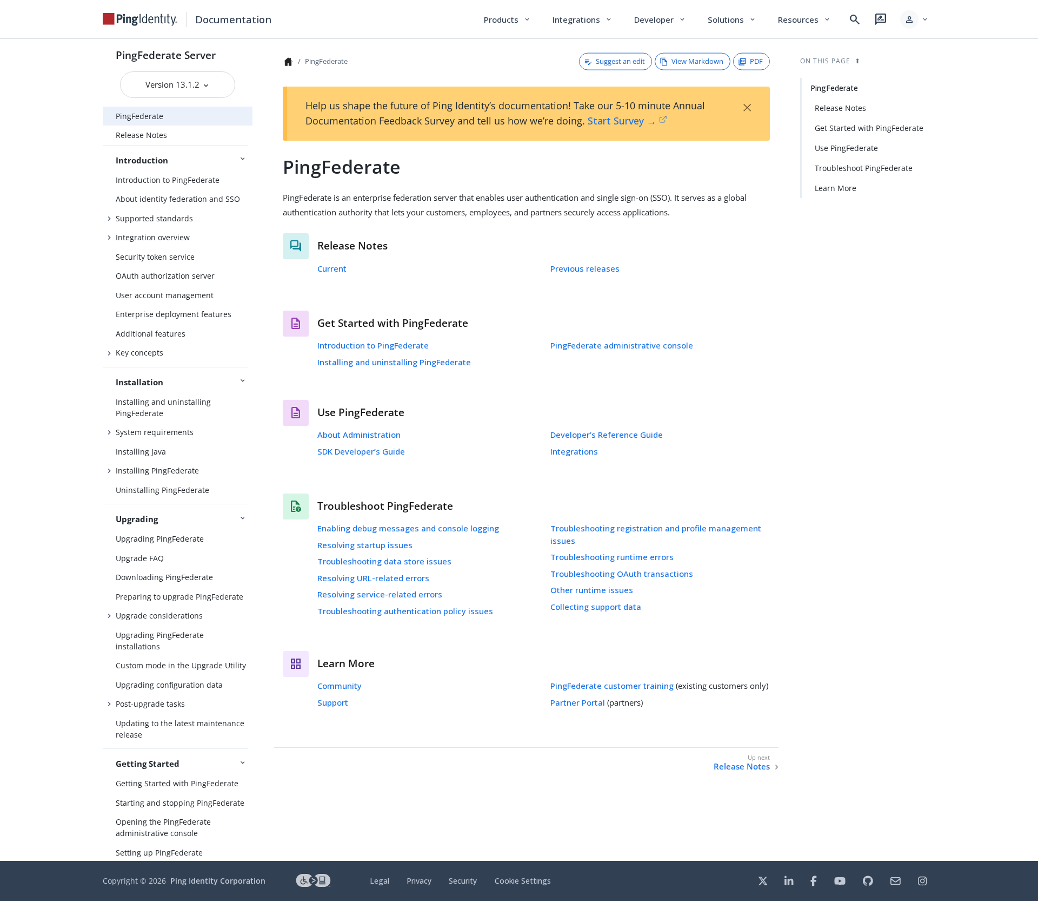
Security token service (155, 257)
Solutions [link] (732, 19)
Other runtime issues (591, 589)
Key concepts (139, 352)
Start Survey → (622, 120)
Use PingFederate (846, 148)
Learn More (835, 188)
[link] (140, 19)
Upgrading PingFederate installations (160, 641)
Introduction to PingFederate (167, 180)
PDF (756, 61)
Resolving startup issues (364, 545)
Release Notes (141, 135)
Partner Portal (577, 702)
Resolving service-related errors (379, 594)
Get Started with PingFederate (869, 128)
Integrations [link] (583, 19)
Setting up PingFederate (159, 852)
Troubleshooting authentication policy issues (405, 611)
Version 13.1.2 (173, 84)
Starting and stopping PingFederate (180, 803)
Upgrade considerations (159, 615)
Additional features (150, 333)
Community (339, 685)
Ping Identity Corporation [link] (217, 881)
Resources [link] (804, 19)
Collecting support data (595, 606)
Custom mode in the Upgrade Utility (181, 665)
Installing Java (141, 451)
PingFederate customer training (612, 685)
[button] (914, 19)
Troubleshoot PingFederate (864, 168)
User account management (165, 295)
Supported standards (154, 218)
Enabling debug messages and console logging (408, 528)
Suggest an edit (620, 61)
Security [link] (463, 881)
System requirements (155, 432)
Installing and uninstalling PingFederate (163, 407)
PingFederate (139, 116)
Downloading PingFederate (164, 577)
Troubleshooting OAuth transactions (621, 573)
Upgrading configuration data (169, 685)
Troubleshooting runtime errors (612, 556)
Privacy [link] (419, 881)
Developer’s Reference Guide (606, 434)
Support (332, 702)
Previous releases (585, 268)
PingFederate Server (166, 55)
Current (332, 268)
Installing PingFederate (157, 470)
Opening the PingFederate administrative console (163, 827)
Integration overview (153, 237)
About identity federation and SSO (178, 199)
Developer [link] (660, 19)
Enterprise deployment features (173, 314)
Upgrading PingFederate (160, 539)
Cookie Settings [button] (523, 881)
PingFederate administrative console (621, 345)
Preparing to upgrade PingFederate (179, 596)
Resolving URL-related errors (373, 578)
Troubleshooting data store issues (384, 561)
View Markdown (697, 61)
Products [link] (507, 19)
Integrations (574, 451)
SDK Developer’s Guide (361, 451)
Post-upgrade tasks (150, 704)
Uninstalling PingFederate (162, 490)
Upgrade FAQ (140, 558)
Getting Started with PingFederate (177, 783)
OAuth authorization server (165, 276)
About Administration (359, 434)
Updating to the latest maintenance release (180, 729)
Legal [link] (379, 881)
